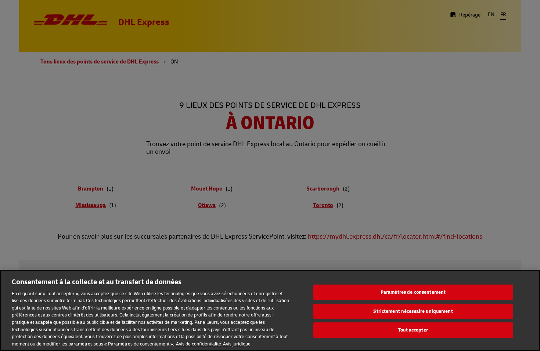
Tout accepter (413, 330)
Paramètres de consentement (413, 292)
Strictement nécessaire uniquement (413, 311)
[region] (270, 310)
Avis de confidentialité (198, 343)
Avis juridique (237, 343)
